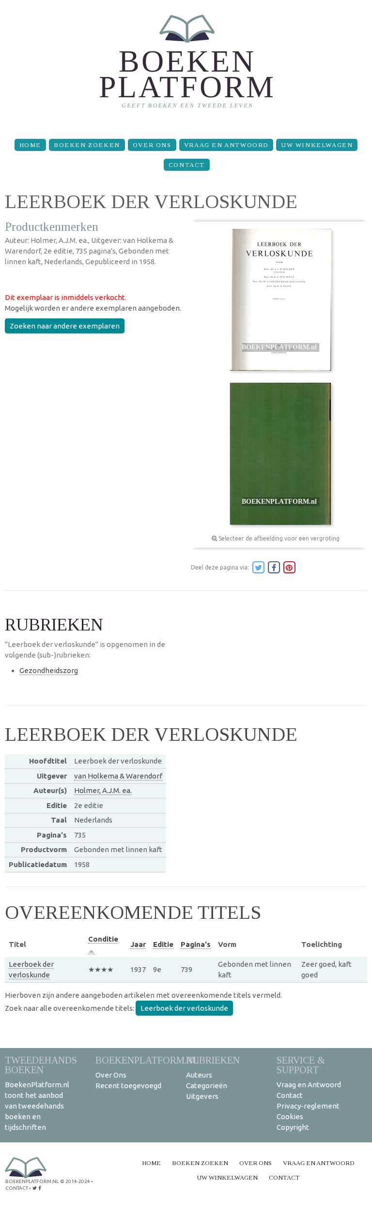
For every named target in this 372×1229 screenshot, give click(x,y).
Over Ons (152, 145)
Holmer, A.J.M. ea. (103, 790)
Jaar (138, 944)
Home (30, 145)
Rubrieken (213, 1060)
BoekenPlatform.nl (147, 1060)
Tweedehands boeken (41, 1065)
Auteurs (199, 1075)
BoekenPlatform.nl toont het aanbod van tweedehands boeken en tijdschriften (37, 1105)
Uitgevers (202, 1096)
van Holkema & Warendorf (118, 776)
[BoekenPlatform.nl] (186, 65)
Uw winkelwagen (317, 145)
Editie (163, 944)
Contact (187, 164)
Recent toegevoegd (128, 1085)
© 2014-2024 (75, 1181)
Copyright (293, 1127)
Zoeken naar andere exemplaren (65, 326)
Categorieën (206, 1085)
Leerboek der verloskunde (184, 1008)
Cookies (290, 1116)
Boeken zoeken (87, 145)
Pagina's (196, 944)
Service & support (301, 1065)
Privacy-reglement (308, 1106)
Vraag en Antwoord (226, 145)
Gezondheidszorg (48, 670)
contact (16, 1188)
